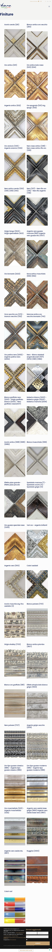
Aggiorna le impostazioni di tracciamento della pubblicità (15, 938)
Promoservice (13, 939)
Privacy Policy (15, 936)
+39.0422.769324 (11, 932)
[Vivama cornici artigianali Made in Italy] (6, 5)
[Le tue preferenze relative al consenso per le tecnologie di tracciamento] (50, 950)
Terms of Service (29, 945)
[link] (14, 43)
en (47, 1)
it (45, 1)
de (50, 1)
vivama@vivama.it (20, 932)
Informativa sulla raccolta (26, 950)
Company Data (7, 936)
